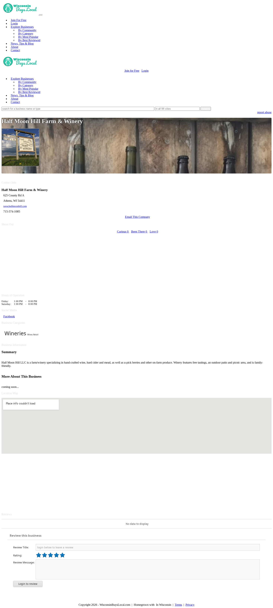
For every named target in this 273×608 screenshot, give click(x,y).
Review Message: (24, 562)
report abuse (264, 112)
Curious (123, 231)
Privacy (190, 604)
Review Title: (21, 547)
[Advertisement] (112, 261)
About (14, 46)
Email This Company (137, 216)
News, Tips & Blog (22, 43)
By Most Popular (28, 36)
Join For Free (18, 20)
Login (14, 23)
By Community (27, 30)
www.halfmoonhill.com (15, 206)
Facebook (9, 316)
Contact (15, 50)
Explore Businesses (22, 26)
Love (154, 231)
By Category (25, 33)
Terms (178, 604)
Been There (139, 231)
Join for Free (131, 70)
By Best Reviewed (29, 40)
